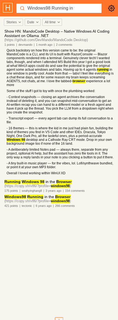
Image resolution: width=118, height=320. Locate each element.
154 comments (75, 190)
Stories (11, 22)
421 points (11, 205)
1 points (9, 44)
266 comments (65, 205)
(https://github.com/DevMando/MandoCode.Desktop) (46, 40)
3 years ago (53, 190)
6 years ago (44, 205)
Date (30, 22)
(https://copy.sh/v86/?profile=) (37, 186)
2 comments (64, 44)
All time (50, 22)
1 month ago (44, 44)
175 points (11, 190)
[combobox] (13, 22)
